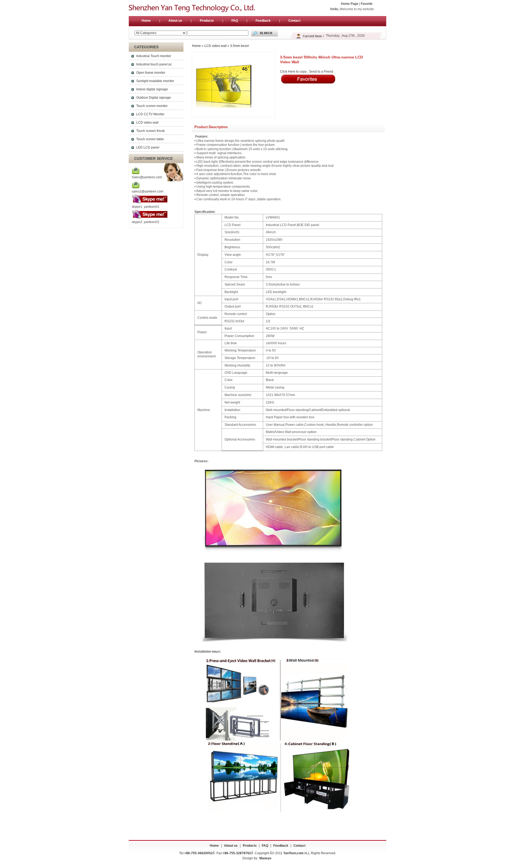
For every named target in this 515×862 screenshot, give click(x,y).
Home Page (349, 4)
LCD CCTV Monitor (150, 114)
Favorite (367, 4)
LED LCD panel (147, 147)
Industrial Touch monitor (153, 56)
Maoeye (265, 858)
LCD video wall (147, 122)
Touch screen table (150, 139)
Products (207, 21)
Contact (294, 21)
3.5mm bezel (239, 46)
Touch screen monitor (152, 106)
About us (175, 21)
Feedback (263, 21)
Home (146, 21)
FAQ (234, 21)
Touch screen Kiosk (150, 131)
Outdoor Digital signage (153, 97)
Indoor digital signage (152, 89)
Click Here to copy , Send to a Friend (306, 71)
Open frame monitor (150, 73)
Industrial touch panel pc (154, 64)
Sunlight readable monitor (155, 81)
